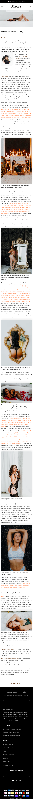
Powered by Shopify (19, 798)
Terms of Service (8, 765)
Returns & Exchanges (9, 755)
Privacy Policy (7, 761)
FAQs (4, 751)
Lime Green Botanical (7, 649)
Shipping (5, 758)
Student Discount (8, 744)
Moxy (14, 798)
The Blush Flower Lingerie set (10, 658)
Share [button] (4, 37)
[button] (2, 6)
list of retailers (16, 729)
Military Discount (8, 748)
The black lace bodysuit (8, 668)
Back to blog (17, 683)
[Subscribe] (28, 702)
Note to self (5, 76)
